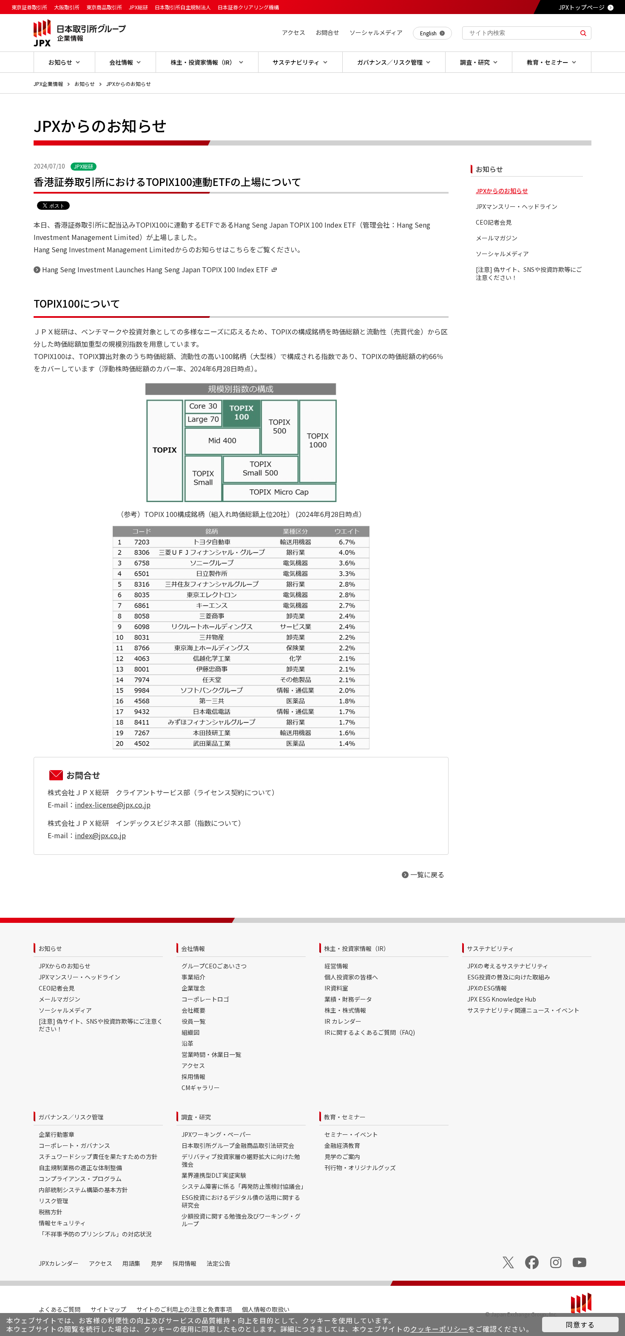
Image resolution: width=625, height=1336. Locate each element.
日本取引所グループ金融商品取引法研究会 (238, 1145)
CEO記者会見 (493, 222)
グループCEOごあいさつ (214, 966)
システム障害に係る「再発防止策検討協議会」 (244, 1186)
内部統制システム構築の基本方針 (83, 1189)
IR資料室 (336, 988)
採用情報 (193, 1076)
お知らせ (84, 83)
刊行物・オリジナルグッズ (360, 1167)
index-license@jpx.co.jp (113, 804)
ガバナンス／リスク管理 (71, 1117)
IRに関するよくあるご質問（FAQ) (369, 1032)
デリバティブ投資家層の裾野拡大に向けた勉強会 (241, 1160)
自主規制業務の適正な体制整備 (80, 1167)
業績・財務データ (348, 999)
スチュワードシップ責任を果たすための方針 (98, 1156)
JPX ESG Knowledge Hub (501, 999)
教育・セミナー (345, 1117)
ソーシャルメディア (502, 254)
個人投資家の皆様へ (351, 977)
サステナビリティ (490, 948)
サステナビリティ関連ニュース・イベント (523, 1010)
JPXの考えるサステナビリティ (507, 966)
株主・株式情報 (345, 1010)
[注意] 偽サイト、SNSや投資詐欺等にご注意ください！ (529, 273)
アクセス (193, 1065)
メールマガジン (496, 238)
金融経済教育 (342, 1145)
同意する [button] (580, 1324)
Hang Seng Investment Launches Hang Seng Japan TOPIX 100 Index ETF (155, 269)
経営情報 (336, 966)
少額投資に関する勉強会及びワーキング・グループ (241, 1220)
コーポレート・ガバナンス (74, 1145)
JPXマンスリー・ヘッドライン (516, 207)
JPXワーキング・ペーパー (216, 1134)
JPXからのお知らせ (128, 83)
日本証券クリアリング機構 (248, 7)
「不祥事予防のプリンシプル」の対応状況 (95, 1234)
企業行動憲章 (56, 1134)
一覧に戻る (427, 874)
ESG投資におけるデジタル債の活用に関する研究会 (241, 1201)
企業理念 (193, 988)
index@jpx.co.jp (100, 835)
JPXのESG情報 (487, 988)
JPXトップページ (582, 7)
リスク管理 (53, 1200)
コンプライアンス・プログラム (80, 1178)
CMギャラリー (201, 1087)
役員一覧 (193, 1021)
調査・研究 (196, 1117)
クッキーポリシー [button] (439, 1329)
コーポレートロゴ (205, 999)
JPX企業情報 (48, 83)
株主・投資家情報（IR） (356, 948)
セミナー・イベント (351, 1134)
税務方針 (50, 1212)
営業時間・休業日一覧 (211, 1054)
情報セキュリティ (62, 1223)
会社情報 (193, 948)
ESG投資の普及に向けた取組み (508, 977)
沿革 (187, 1043)
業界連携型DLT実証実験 (214, 1175)
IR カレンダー (342, 1021)
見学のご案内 (342, 1156)
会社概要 (193, 1010)
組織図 (190, 1032)
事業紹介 (193, 977)
